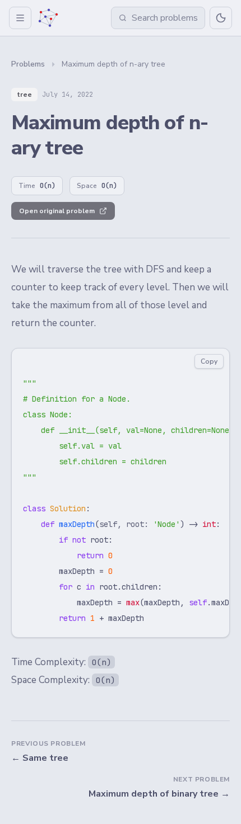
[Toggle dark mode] (221, 18)
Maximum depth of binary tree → (159, 794)
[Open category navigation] (20, 18)
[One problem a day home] (48, 18)
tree (24, 94)
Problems (28, 64)
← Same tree (39, 758)
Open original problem (57, 210)
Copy (209, 361)
